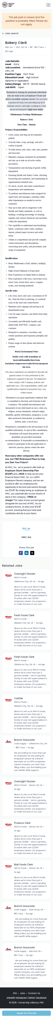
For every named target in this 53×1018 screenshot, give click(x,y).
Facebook (41, 997)
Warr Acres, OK (36, 909)
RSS (15, 993)
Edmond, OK (35, 951)
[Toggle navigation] (48, 5)
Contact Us (34, 993)
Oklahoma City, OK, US (24, 581)
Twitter (31, 997)
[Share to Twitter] (32, 553)
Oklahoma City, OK (38, 743)
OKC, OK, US (21, 47)
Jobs (22, 993)
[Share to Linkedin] (26, 553)
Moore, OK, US (35, 785)
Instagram (21, 997)
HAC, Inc (9, 47)
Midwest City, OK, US (23, 623)
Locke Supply (20, 743)
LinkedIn (11, 997)
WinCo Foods (20, 577)
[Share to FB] (21, 553)
